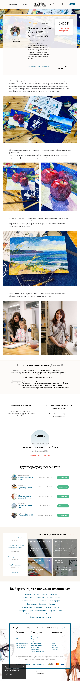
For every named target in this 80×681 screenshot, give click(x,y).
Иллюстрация (65, 553)
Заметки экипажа (27, 601)
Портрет (22, 611)
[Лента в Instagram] (53, 4)
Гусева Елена (21, 503)
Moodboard (54, 647)
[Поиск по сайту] (62, 4)
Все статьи (73, 535)
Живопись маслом (45, 66)
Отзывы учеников (56, 639)
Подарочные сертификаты (38, 641)
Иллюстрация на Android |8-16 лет (25, 497)
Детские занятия (32, 66)
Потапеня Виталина (23, 475)
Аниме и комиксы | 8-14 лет (26, 478)
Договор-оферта (38, 664)
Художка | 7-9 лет (25, 488)
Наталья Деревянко (15, 41)
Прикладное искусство (70, 573)
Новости (53, 641)
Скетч (48, 553)
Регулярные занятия (22, 643)
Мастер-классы (20, 639)
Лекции (52, 604)
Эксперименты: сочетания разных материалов (39, 569)
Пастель (48, 573)
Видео (44, 594)
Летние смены (35, 649)
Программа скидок (36, 645)
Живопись (39, 66)
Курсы (18, 637)
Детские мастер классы (37, 651)
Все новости (15, 572)
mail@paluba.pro (63, 628)
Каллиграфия (55, 601)
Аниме (36, 594)
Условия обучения (36, 637)
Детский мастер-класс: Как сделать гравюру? (63, 569)
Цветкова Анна (22, 485)
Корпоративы (35, 647)
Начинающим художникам (34, 68)
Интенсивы (19, 641)
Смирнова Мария (22, 513)
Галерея (53, 645)
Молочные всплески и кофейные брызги (62, 549)
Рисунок (51, 611)
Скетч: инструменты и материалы (38, 549)
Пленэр (56, 607)
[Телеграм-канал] (50, 4)
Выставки (53, 594)
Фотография (72, 553)
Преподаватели (20, 647)
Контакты (54, 637)
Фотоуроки (58, 541)
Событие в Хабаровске (34, 614)
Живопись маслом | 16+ (25, 507)
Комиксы (42, 604)
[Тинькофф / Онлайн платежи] (51, 664)
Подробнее (63, 478)
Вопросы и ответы (36, 639)
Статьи (53, 643)
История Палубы (36, 643)
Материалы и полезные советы (40, 541)
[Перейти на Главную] (40, 4)
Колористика (31, 604)
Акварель (39, 573)
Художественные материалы (40, 617)
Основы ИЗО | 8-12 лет (25, 516)
